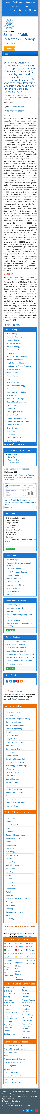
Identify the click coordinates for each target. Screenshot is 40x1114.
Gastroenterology (10, 1012)
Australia (10, 947)
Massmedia (8, 1079)
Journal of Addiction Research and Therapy (19, 624)
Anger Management (14, 369)
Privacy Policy (8, 1103)
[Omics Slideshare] (30, 10)
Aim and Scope (12, 560)
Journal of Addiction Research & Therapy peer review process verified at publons (19, 502)
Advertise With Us (13, 575)
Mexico (31, 957)
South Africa (18, 967)
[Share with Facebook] (7, 681)
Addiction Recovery (14, 340)
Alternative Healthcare (8, 1026)
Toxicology (10, 919)
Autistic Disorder (13, 382)
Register (15, 6)
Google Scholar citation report (16, 469)
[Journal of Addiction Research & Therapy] (9, 24)
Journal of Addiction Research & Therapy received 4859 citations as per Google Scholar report (18, 477)
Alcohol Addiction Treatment (17, 356)
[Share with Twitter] (10, 681)
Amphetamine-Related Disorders (19, 366)
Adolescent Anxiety (14, 343)
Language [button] (10, 48)
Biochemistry (11, 715)
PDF (8, 325)
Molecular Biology (12, 865)
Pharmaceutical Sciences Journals (19, 661)
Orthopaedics (11, 889)
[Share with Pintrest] (17, 681)
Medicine (9, 858)
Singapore (19, 963)
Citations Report (13, 582)
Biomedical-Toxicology (15, 399)
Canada (21, 947)
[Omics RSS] (24, 10)
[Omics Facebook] (10, 10)
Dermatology (10, 831)
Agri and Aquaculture (13, 712)
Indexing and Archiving (15, 585)
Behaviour (10, 389)
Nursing (9, 875)
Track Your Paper (13, 591)
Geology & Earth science (13, 1082)
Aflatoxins (10, 353)
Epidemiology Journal (15, 605)
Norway (32, 960)
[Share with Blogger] (21, 681)
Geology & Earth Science (15, 762)
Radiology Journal (13, 611)
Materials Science (12, 772)
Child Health (11, 434)
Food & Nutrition (12, 752)
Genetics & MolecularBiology (10, 1017)
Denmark (32, 953)
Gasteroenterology (13, 838)
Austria (31, 947)
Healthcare (10, 848)
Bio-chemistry (12, 395)
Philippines (19, 980)
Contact (25, 6)
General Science (12, 756)
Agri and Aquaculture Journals (18, 641)
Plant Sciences (11, 799)
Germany (10, 953)
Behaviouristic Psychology (17, 392)
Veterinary (7, 1069)
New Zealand (18, 973)
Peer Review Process (14, 569)
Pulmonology (11, 905)
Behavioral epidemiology (16, 386)
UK (8, 957)
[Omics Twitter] (14, 10)
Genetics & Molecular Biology (16, 759)
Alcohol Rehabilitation (15, 360)
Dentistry (9, 828)
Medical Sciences (12, 779)
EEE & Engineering (11, 1066)
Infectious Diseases (13, 855)
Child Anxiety (12, 431)
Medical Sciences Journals (16, 651)
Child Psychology (13, 441)
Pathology (9, 892)
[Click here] (5, 10)
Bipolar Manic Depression (16, 402)
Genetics (9, 842)
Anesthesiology (11, 818)
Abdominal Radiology (15, 337)
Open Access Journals (20, 699)
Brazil (9, 963)
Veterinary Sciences (13, 806)
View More (9, 549)
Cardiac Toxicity (13, 415)
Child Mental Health (14, 438)
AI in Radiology (12, 333)
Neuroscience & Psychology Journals (21, 654)
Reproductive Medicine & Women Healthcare (27, 1027)
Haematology (11, 845)
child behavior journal (15, 608)
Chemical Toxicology (14, 425)
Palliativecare (27, 1021)
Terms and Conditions (11, 1101)
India (20, 957)
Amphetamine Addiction (16, 363)
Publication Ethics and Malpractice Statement (19, 564)
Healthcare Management (9, 1001)
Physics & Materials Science (14, 1059)
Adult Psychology (13, 347)
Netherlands (8, 975)
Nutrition (9, 878)
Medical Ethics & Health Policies (28, 1016)
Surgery (9, 915)
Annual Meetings (24, 936)
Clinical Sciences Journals (16, 648)
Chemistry (9, 732)
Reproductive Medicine (14, 912)
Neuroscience (9, 1006)
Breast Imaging (12, 405)
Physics (9, 796)
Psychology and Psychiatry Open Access (19, 616)
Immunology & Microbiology (16, 766)
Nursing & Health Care (14, 789)
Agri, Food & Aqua (10, 1052)
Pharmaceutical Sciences (15, 792)
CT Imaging (11, 408)
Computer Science (12, 739)
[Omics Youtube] (35, 10)
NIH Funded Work (13, 588)
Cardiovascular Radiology (16, 418)
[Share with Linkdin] (14, 681)
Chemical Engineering (14, 729)
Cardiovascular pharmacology (18, 421)
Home (7, 2)
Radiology (9, 909)
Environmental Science (12, 1062)
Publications (17, 2)
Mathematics (11, 776)
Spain (20, 943)
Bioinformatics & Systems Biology (18, 719)
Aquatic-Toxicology (14, 376)
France (20, 953)
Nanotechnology (12, 782)
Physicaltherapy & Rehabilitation (18, 899)
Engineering (10, 745)
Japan (9, 960)
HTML (17, 325)
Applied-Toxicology (14, 372)
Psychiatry (10, 902)
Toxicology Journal (14, 620)
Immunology (10, 852)
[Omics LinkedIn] (19, 10)
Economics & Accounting (15, 742)
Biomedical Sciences (13, 722)
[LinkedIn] (32, 1110)
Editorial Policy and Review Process (16, 1106)
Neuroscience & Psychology (16, 786)
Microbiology (11, 862)
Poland (31, 943)
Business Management (12, 1076)
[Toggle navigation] (6, 53)
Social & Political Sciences (15, 803)
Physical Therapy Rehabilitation (28, 1001)
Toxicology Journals (14, 664)
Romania (32, 963)
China (20, 950)
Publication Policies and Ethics (19, 450)
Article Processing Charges (17, 572)
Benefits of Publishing (15, 578)
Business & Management (15, 725)
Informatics (10, 769)
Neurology (10, 872)
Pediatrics (9, 895)
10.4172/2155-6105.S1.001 (17, 111)
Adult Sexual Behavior (15, 350)
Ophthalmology (11, 885)
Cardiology (10, 821)
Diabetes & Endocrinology (15, 835)
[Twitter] (27, 1110)
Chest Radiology (13, 428)
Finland (31, 950)
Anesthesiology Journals (16, 644)
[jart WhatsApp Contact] (20, 14)
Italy (8, 950)
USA (8, 943)
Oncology (9, 882)
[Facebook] (23, 1110)
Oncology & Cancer (26, 989)
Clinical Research (12, 825)
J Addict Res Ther (17, 107)
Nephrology (10, 868)
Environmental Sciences (14, 749)
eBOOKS (10, 595)
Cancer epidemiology (15, 412)
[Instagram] (36, 1110)
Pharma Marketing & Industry (15, 1049)
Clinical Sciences (12, 735)
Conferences (30, 2)
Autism (9, 379)
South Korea (7, 968)
